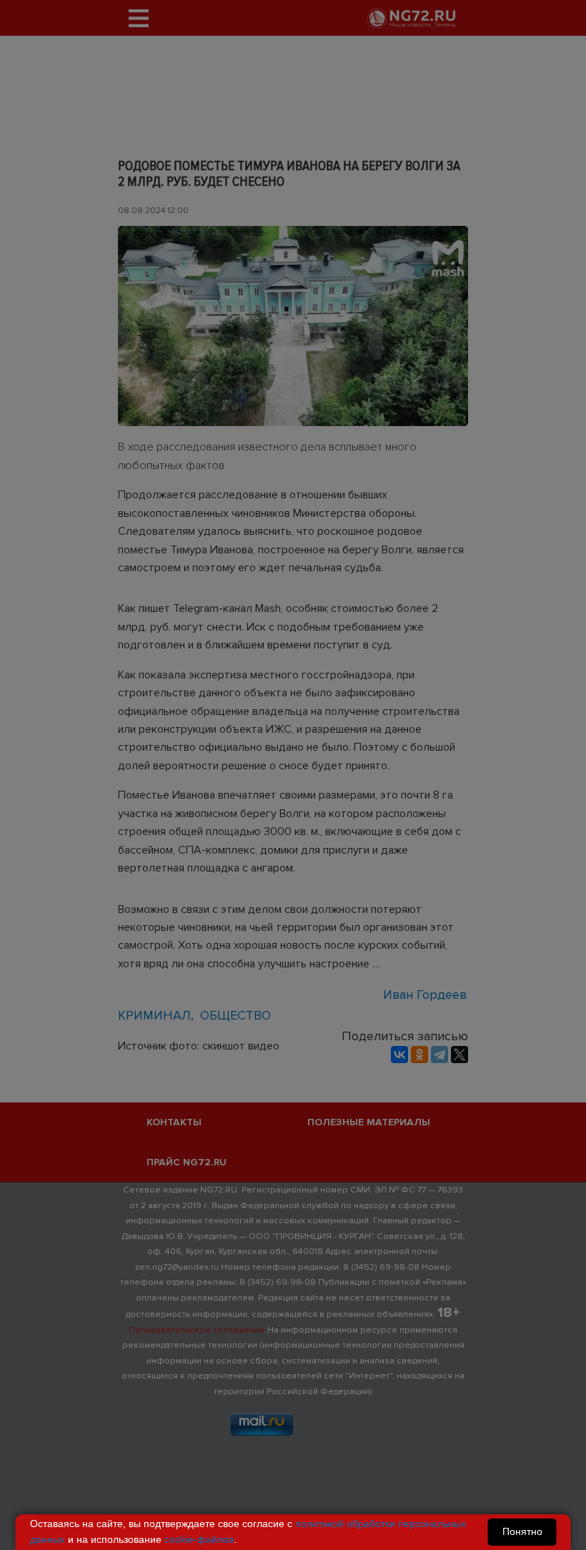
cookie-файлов (199, 1539)
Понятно (522, 1531)
